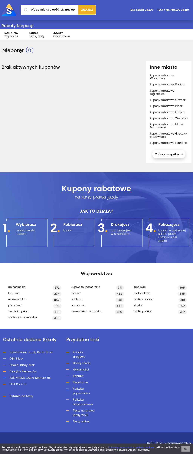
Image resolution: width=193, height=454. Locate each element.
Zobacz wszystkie (167, 154)
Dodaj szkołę (81, 363)
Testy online (81, 421)
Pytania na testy (21, 396)
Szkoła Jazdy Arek (22, 365)
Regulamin (80, 382)
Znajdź (87, 9)
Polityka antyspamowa (83, 402)
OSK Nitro (16, 358)
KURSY (36, 34)
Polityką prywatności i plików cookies (131, 447)
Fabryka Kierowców (23, 371)
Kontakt (78, 376)
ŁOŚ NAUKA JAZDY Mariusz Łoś (30, 377)
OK (186, 449)
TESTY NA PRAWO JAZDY (173, 10)
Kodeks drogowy (79, 354)
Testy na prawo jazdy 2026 (83, 413)
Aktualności (81, 369)
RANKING (11, 34)
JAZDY (61, 34)
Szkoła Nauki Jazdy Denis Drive (31, 352)
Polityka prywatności (81, 391)
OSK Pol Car (18, 384)
